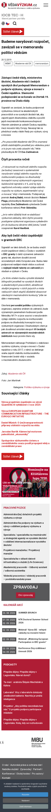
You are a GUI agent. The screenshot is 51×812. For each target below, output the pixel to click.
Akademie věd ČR (23, 63)
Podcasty (10, 664)
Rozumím (25, 794)
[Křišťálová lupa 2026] (25, 482)
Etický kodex (23, 773)
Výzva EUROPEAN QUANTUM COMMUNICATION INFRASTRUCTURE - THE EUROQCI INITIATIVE (25, 414)
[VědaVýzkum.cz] (24, 5)
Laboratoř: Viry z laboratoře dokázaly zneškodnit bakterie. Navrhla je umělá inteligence (23, 696)
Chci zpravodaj (25, 595)
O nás (5, 765)
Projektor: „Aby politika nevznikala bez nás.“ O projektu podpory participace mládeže (23, 709)
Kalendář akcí (13, 604)
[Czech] (8, 23)
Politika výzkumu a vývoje (37, 387)
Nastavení (25, 800)
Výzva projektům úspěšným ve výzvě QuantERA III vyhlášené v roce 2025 (21, 403)
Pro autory (37, 773)
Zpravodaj (25, 587)
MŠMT (8, 63)
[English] (3, 23)
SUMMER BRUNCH (27, 612)
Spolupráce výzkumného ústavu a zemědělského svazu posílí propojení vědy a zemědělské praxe (25, 443)
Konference (8, 773)
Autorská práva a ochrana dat (26, 765)
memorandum (41, 63)
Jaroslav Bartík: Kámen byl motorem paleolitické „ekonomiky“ (21, 433)
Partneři (37, 769)
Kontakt (6, 777)
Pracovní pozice (15, 507)
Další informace (26, 806)
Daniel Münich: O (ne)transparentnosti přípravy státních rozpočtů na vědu (22, 424)
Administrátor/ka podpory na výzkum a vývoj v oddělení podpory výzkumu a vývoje (24, 526)
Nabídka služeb (10, 769)
